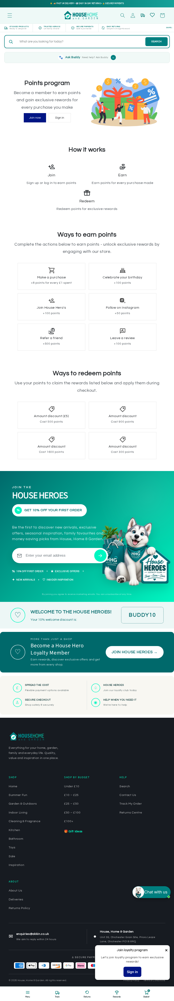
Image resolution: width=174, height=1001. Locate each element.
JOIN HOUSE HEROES (135, 652)
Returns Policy (19, 908)
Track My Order (130, 803)
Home (13, 786)
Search (156, 41)
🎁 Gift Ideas (73, 831)
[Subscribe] (100, 555)
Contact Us (127, 795)
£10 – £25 (71, 795)
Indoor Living (18, 812)
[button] (10, 15)
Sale (12, 856)
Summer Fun (18, 795)
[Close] (166, 950)
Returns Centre (130, 812)
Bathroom (16, 838)
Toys (12, 847)
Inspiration (16, 865)
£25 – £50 (71, 803)
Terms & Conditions (154, 980)
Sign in (59, 117)
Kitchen (14, 830)
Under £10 (71, 786)
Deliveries (16, 899)
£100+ (68, 821)
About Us (15, 890)
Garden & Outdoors (23, 803)
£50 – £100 (72, 812)
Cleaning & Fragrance (24, 821)
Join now (35, 117)
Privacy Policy (131, 980)
